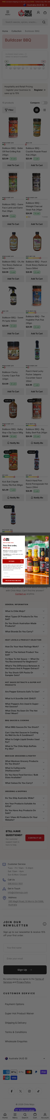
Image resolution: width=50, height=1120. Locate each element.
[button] (13, 561)
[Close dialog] (46, 538)
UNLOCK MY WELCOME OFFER (13, 580)
